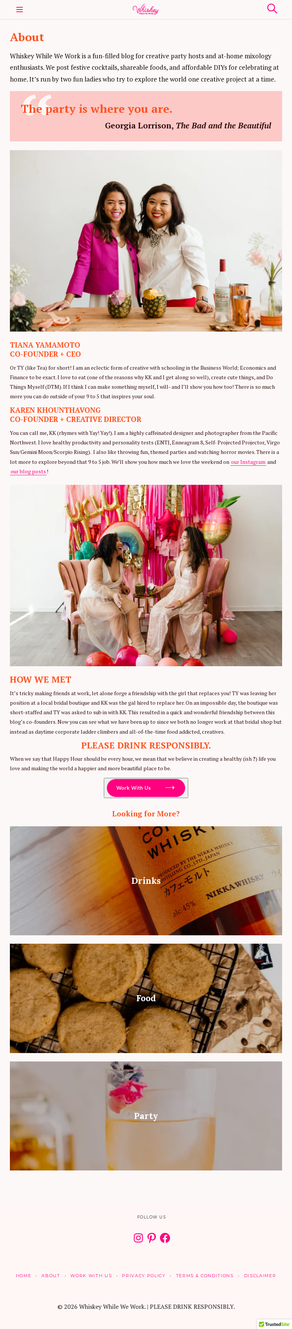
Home (24, 1275)
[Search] (272, 8)
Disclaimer (260, 1275)
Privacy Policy (143, 1275)
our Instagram (248, 461)
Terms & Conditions (205, 1275)
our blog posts (28, 471)
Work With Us (133, 787)
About (50, 1275)
